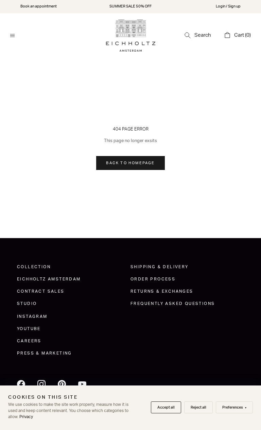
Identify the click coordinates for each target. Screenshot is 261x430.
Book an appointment (38, 6)
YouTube (29, 329)
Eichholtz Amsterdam (49, 279)
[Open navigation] (12, 35)
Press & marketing (44, 353)
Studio (27, 304)
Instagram (32, 316)
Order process (152, 279)
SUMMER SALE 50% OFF (130, 6)
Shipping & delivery (159, 267)
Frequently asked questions (172, 304)
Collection (34, 267)
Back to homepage (130, 163)
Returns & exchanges (161, 291)
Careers (29, 341)
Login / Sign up (228, 6)
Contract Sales (41, 291)
